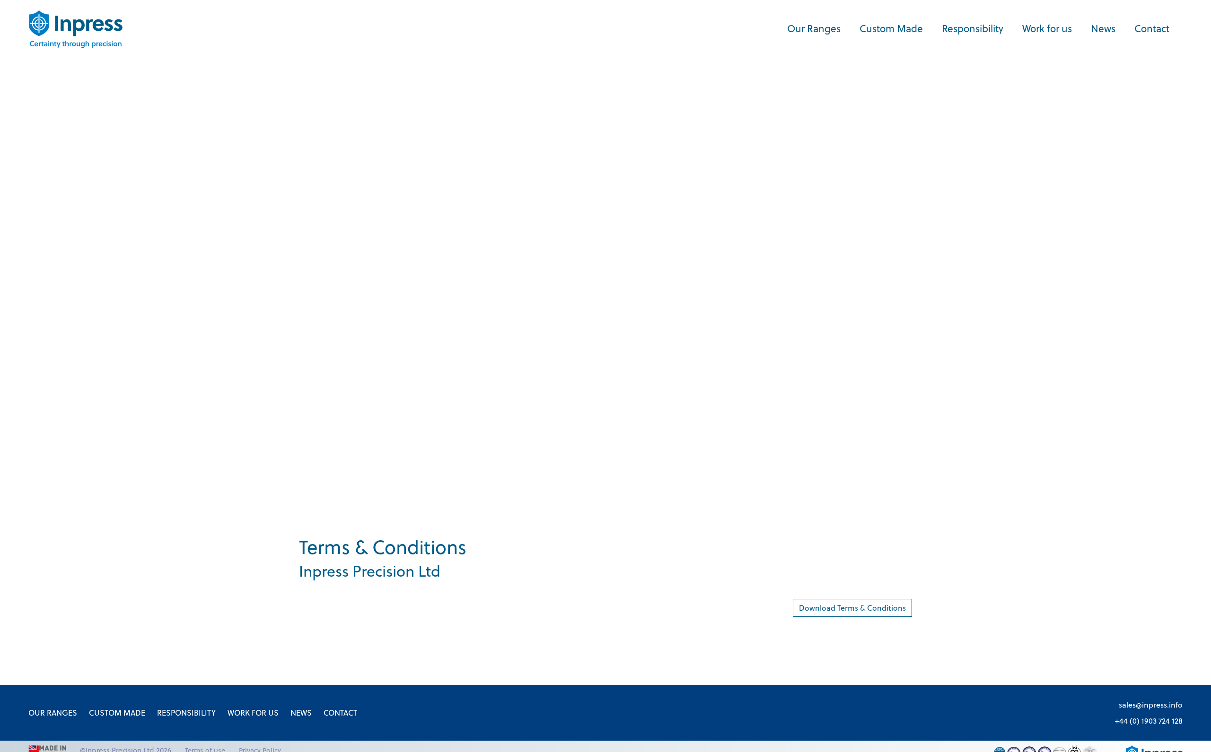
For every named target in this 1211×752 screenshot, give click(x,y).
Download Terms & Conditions (852, 608)
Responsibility (972, 28)
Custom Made (891, 28)
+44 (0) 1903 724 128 (1149, 721)
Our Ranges (814, 28)
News (1103, 28)
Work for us (1047, 28)
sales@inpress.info (1151, 705)
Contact (1151, 28)
